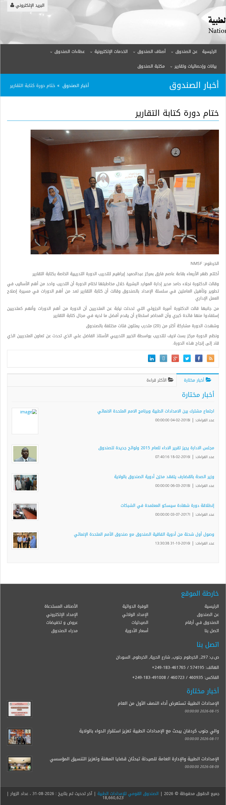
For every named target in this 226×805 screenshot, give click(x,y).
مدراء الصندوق (64, 631)
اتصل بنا (212, 631)
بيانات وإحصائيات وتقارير (196, 66)
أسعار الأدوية (136, 631)
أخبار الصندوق (75, 85)
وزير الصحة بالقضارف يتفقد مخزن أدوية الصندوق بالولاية (164, 477)
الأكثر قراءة (157, 380)
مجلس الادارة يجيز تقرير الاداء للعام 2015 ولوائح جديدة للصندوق (156, 448)
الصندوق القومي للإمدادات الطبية (128, 794)
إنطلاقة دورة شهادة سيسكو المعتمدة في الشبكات (167, 506)
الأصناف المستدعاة (61, 606)
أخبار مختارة (195, 380)
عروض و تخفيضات (62, 623)
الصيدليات (140, 623)
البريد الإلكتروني (29, 5)
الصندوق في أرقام (202, 623)
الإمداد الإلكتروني (62, 615)
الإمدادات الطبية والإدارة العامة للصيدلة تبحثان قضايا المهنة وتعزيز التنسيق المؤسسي (134, 758)
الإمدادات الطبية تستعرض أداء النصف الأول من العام (168, 703)
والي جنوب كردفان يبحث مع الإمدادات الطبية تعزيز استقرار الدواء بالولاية (149, 730)
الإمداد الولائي (135, 615)
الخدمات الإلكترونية (111, 52)
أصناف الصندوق (151, 52)
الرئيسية (209, 52)
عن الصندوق (186, 52)
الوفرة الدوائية (135, 606)
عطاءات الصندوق (69, 52)
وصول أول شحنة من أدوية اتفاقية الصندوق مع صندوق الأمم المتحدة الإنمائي (144, 534)
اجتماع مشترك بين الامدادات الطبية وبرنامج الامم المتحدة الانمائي (155, 411)
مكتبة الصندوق (151, 66)
